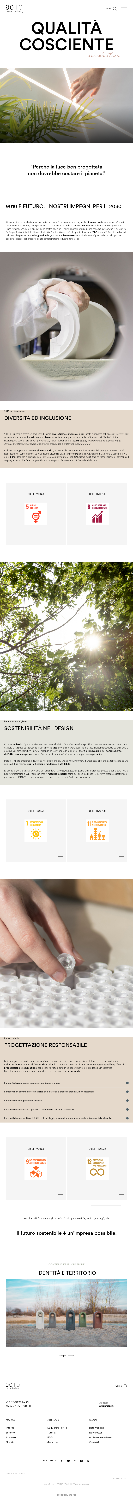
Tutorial (51, 1432)
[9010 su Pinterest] (88, 1460)
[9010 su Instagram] (75, 1460)
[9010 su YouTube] (68, 1460)
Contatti (94, 1442)
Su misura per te (57, 1427)
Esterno (10, 1432)
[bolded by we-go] (66, 1494)
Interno (10, 1427)
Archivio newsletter (101, 1437)
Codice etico (120, 1479)
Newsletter (95, 1432)
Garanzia (52, 1442)
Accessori (11, 1437)
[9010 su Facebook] (62, 1460)
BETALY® (22, 777)
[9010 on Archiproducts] (113, 1405)
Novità (9, 1442)
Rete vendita (96, 1427)
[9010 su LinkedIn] (81, 1460)
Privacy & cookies (15, 1473)
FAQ (50, 1437)
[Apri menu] (124, 9)
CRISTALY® (100, 774)
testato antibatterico (116, 774)
